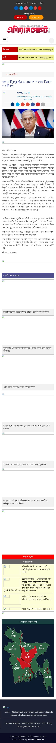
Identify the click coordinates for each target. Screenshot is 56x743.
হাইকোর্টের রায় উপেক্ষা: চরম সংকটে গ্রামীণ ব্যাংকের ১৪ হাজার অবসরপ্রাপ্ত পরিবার (36, 569)
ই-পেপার (20, 17)
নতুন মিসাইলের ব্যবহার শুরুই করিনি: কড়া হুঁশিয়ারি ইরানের (26, 312)
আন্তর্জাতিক (12, 74)
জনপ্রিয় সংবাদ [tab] (28, 562)
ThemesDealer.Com (36, 739)
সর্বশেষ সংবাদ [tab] (28, 557)
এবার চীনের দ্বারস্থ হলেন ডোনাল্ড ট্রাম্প (19, 387)
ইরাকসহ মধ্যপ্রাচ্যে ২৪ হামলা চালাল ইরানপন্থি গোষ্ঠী (24, 464)
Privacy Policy (29, 14)
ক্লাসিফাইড (35, 17)
